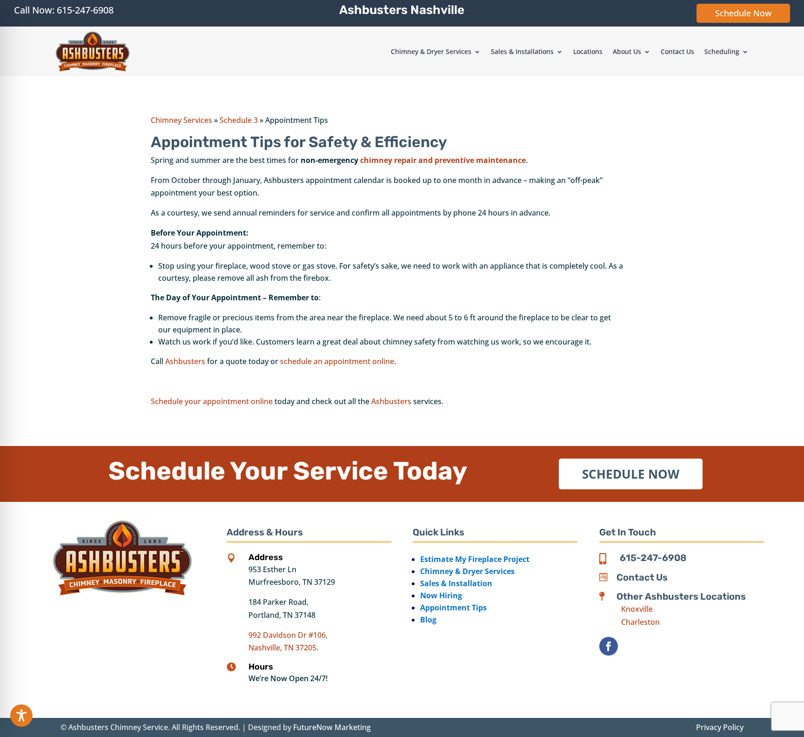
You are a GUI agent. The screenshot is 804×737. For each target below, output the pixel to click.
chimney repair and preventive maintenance (443, 160)
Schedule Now (743, 13)
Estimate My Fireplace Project (474, 559)
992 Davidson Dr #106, (288, 635)
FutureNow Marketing (332, 727)
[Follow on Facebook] (608, 646)
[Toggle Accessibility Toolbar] (21, 715)
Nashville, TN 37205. (283, 647)
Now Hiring (441, 595)
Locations (588, 51)
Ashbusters (185, 361)
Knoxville (637, 609)
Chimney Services (181, 120)
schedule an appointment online (337, 361)
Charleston (640, 622)
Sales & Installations (522, 51)
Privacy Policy (720, 727)
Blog (428, 620)
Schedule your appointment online (212, 401)
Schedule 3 (239, 120)
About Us (627, 51)
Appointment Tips (453, 607)
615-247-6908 (85, 10)
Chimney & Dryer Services (431, 51)
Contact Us (677, 51)
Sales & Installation (456, 583)
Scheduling (721, 51)
